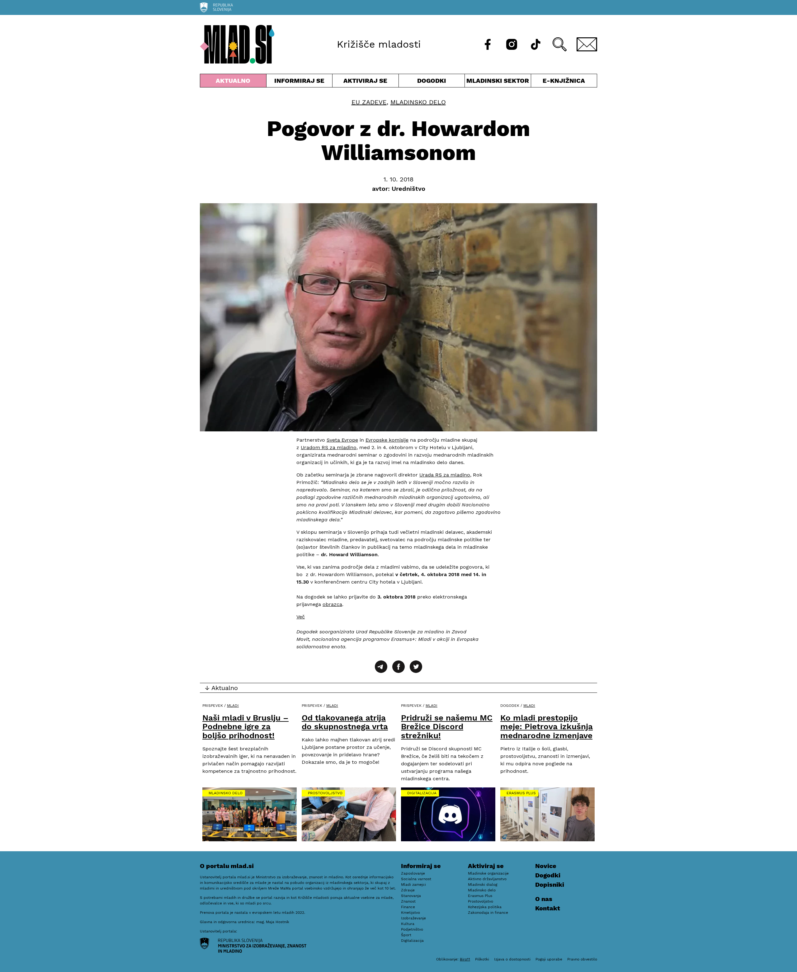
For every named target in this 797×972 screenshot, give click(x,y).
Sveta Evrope (342, 440)
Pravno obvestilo (582, 959)
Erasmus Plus (521, 793)
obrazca (332, 604)
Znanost (408, 901)
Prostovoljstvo (325, 793)
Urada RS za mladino (444, 475)
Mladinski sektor (498, 82)
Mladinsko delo (418, 102)
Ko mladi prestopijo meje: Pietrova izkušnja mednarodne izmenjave (546, 726)
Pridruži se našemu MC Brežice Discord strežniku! (447, 726)
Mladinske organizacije (488, 873)
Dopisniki (549, 884)
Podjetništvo (412, 929)
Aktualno (234, 82)
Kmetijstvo (410, 912)
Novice (545, 866)
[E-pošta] (587, 44)
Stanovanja (411, 896)
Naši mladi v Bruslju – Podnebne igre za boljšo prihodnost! (245, 726)
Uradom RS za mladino (328, 447)
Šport (406, 935)
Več (300, 617)
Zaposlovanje (413, 873)
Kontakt (547, 908)
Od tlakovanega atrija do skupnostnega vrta (345, 722)
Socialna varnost (416, 879)
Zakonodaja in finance (488, 912)
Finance (408, 907)
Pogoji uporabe (548, 959)
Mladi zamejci (413, 884)
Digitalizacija (421, 793)
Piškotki (482, 959)
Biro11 (465, 959)
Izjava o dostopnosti (512, 959)
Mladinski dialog (482, 884)
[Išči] (560, 44)
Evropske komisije (386, 440)
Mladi (233, 705)
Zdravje (408, 890)
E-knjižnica (564, 80)
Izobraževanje (413, 918)
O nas (543, 899)
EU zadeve (369, 102)
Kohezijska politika (485, 907)
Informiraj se (299, 82)
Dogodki (431, 80)
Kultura (407, 924)
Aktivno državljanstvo (487, 879)
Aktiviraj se (365, 82)
